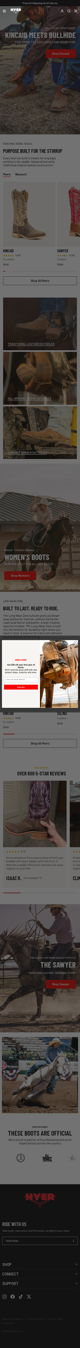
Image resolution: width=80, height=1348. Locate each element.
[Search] (69, 11)
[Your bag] (75, 11)
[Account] (62, 11)
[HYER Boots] (16, 11)
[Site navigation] (4, 11)
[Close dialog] (75, 642)
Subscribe (21, 687)
